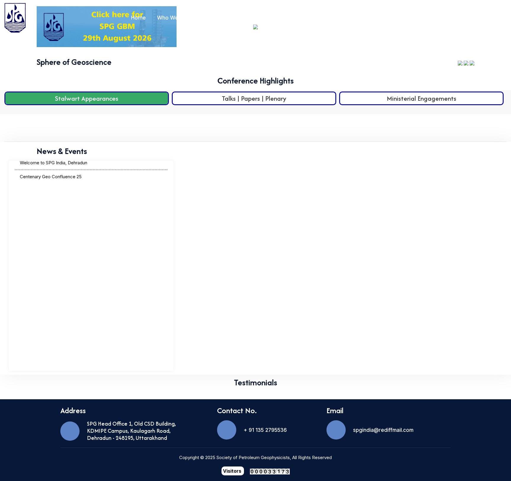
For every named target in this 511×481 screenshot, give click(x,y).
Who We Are (173, 18)
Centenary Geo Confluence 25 (51, 169)
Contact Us (492, 18)
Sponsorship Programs (331, 18)
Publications (271, 18)
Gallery (453, 18)
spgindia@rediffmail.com (383, 430)
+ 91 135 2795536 (265, 430)
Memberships (222, 18)
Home (138, 18)
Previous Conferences (404, 18)
